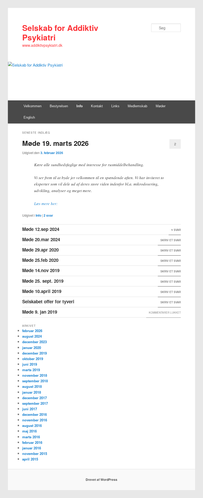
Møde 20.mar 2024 (41, 239)
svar (48, 215)
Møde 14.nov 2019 (40, 270)
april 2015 (30, 459)
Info (79, 106)
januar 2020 (31, 347)
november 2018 (34, 375)
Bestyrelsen (59, 106)
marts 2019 (31, 369)
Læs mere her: (46, 203)
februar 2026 (32, 330)
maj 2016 (29, 431)
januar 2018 (31, 392)
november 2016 (34, 419)
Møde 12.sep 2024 (40, 229)
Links (115, 106)
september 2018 (35, 380)
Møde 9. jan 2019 (39, 312)
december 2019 (34, 353)
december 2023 (34, 341)
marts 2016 (31, 436)
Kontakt (97, 106)
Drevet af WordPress (101, 479)
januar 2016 (31, 447)
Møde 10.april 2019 (41, 291)
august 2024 (32, 336)
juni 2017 (29, 408)
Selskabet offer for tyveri (48, 301)
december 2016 (34, 414)
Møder (160, 106)
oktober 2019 (32, 358)
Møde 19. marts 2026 (55, 143)
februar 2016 (32, 442)
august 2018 (32, 386)
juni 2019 (29, 364)
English (29, 117)
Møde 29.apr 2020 (40, 249)
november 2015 (34, 453)
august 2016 (32, 425)
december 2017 (34, 397)
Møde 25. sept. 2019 (42, 281)
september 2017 (35, 403)
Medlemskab (137, 106)
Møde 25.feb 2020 (40, 260)
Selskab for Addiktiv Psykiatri (60, 32)
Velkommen (32, 106)
